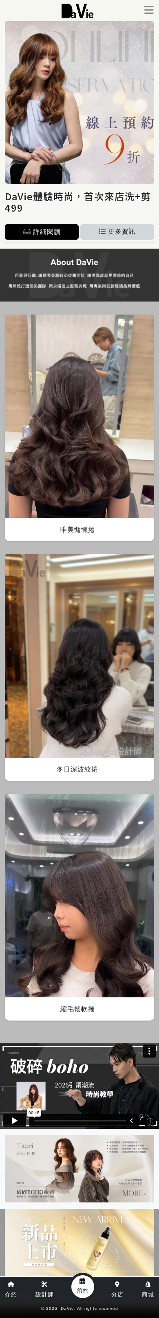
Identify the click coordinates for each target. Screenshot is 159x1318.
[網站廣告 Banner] (82, 26)
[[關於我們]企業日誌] (79, 275)
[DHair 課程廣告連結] (79, 1168)
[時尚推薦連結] (79, 1242)
